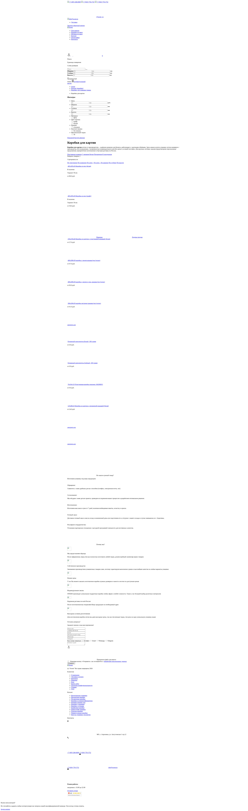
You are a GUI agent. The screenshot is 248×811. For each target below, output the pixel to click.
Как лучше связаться (74, 641)
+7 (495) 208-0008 (73, 752)
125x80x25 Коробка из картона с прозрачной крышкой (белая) (88, 406)
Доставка (74, 22)
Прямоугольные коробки (79, 713)
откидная (77, 127)
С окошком (86, 154)
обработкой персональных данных (115, 661)
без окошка (77, 131)
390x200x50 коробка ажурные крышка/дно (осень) (84, 303)
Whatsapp (101, 641)
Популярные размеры (74, 154)
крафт (75, 121)
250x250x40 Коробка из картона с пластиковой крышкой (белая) (89, 239)
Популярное (75, 30)
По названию (82, 163)
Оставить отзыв (72, 791)
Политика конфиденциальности (81, 685)
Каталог (74, 36)
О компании (75, 675)
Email (94, 641)
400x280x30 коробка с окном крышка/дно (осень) (84, 260)
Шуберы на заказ (76, 34)
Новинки (99, 237)
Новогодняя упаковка (78, 709)
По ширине (104, 163)
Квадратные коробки (78, 697)
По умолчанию (72, 163)
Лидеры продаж (137, 237)
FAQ (72, 689)
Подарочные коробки (78, 699)
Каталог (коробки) (77, 88)
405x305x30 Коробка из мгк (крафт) (79, 196)
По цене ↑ (90, 163)
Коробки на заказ (77, 32)
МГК (75, 118)
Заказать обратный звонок (76, 25)
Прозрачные (98, 154)
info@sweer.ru (112, 767)
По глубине (112, 163)
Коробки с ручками (77, 706)
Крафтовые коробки (77, 708)
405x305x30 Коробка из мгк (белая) (79, 166)
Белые (92, 154)
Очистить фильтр (79, 138)
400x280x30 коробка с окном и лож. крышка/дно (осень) (86, 282)
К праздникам (107, 154)
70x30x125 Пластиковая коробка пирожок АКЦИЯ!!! (85, 384)
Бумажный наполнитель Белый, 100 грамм (82, 341)
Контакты (74, 39)
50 (74, 134)
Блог (72, 682)
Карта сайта (75, 684)
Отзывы (74, 687)
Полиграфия (75, 37)
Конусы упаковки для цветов (80, 715)
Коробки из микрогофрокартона (82, 701)
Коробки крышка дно (78, 702)
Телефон (86, 641)
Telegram (110, 641)
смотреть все (71, 325)
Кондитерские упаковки (79, 695)
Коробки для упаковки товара (81, 90)
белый (76, 123)
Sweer (73, 86)
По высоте (120, 163)
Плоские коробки (77, 711)
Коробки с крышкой (77, 704)
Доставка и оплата (77, 677)
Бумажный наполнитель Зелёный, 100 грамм (82, 363)
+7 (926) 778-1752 (85, 752)
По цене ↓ (97, 163)
